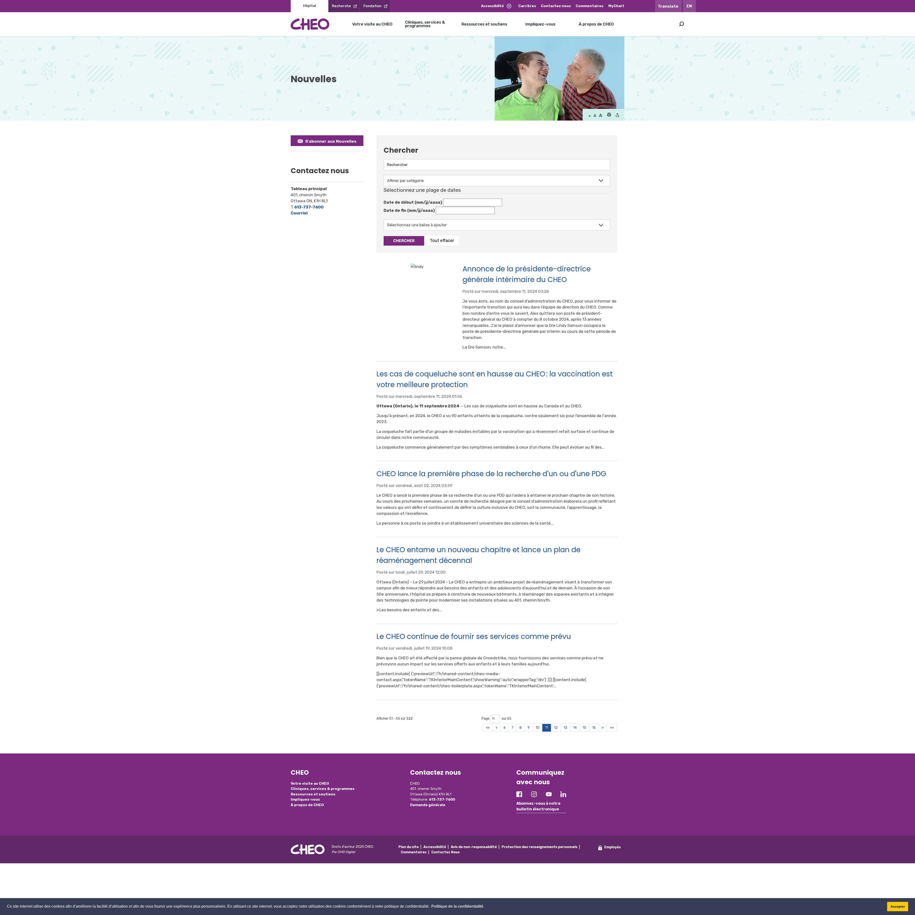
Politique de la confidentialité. (457, 906)
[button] (609, 115)
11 (546, 728)
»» (612, 728)
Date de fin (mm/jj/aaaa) (409, 210)
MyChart (616, 6)
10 (537, 728)
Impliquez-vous (540, 24)
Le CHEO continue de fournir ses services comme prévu (473, 636)
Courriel (299, 213)
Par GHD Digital (343, 852)
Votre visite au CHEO (372, 24)
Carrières (527, 6)
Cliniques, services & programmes (425, 24)
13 (565, 728)
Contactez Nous (445, 852)
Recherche (341, 6)
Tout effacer (442, 240)
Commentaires (590, 6)
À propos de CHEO (596, 24)
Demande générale (427, 805)
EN (689, 6)
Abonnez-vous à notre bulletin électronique (538, 806)
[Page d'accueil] (310, 24)
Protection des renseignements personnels (539, 847)
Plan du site (408, 847)
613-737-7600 (309, 207)
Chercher (404, 240)
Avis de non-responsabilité (474, 847)
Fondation (372, 6)
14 (575, 728)
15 (584, 728)
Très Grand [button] (600, 115)
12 (556, 728)
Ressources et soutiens (484, 24)
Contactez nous (556, 6)
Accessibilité (492, 6)
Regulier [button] (590, 115)
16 (594, 728)
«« (488, 728)
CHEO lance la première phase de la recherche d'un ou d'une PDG (491, 474)
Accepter (897, 906)
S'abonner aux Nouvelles (330, 141)
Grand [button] (595, 115)
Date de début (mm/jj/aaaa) (413, 202)
